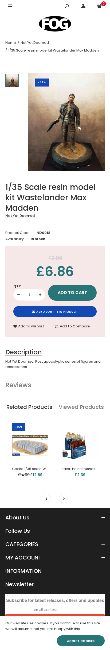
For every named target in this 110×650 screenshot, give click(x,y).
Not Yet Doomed (20, 215)
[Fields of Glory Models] (55, 24)
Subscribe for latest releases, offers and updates (55, 600)
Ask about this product (57, 312)
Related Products (29, 407)
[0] (99, 6)
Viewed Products (81, 407)
